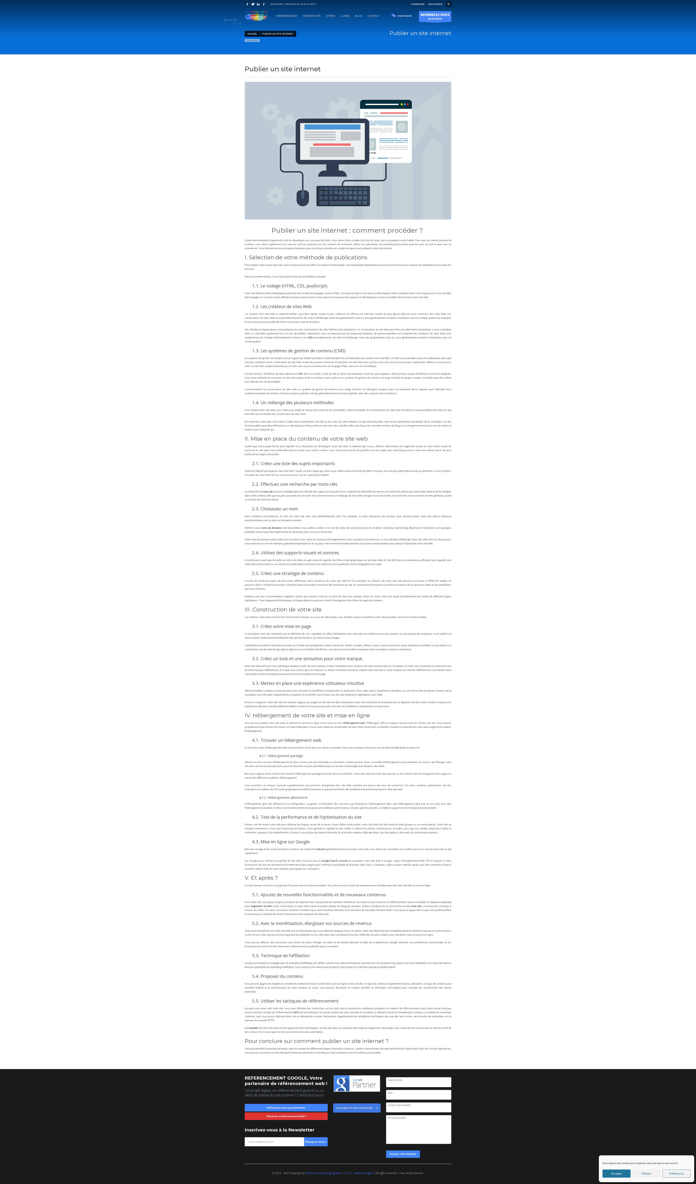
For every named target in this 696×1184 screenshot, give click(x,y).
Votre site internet (399, 1105)
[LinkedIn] (258, 4)
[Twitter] (253, 4)
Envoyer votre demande (403, 1154)
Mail (390, 1093)
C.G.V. (347, 1173)
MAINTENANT (435, 16)
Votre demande (397, 1118)
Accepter (616, 1173)
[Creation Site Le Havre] (263, 4)
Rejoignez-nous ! (315, 1141)
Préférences (676, 1173)
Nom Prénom (395, 1080)
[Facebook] (247, 4)
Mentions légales (364, 1173)
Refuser (646, 1173)
